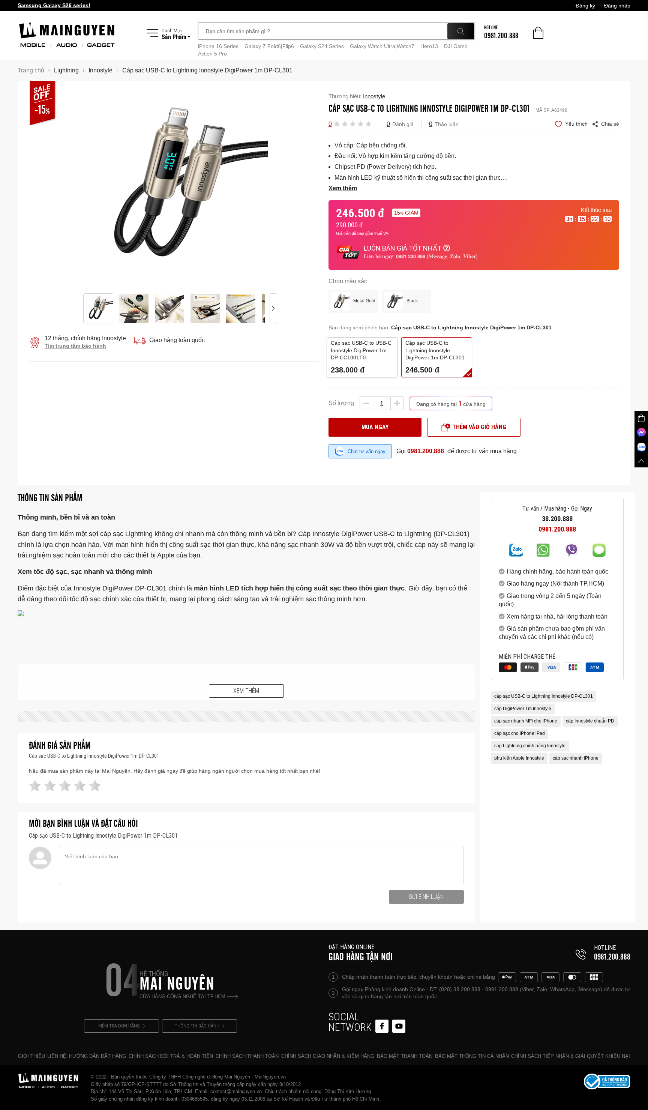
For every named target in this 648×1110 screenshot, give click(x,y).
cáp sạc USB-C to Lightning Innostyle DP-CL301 (543, 696)
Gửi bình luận (426, 896)
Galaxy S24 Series (322, 46)
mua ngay (375, 427)
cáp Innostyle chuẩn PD (590, 721)
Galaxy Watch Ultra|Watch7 (382, 46)
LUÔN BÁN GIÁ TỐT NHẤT (402, 248)
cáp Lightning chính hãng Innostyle (530, 746)
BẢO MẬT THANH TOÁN (404, 1056)
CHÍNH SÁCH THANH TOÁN (247, 1056)
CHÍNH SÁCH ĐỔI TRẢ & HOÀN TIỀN (171, 1056)
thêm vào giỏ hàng (479, 427)
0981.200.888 (425, 451)
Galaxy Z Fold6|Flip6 (269, 46)
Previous (74, 187)
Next (273, 187)
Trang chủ (31, 70)
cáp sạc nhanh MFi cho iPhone (525, 721)
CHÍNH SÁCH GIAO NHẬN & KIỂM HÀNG (327, 1056)
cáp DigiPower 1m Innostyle (522, 709)
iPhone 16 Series (218, 46)
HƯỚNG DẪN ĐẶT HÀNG (97, 1056)
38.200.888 (557, 518)
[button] (337, 123)
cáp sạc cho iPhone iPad (519, 733)
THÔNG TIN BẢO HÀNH (197, 1026)
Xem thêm (246, 690)
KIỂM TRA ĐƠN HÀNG (119, 1026)
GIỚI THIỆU (31, 1056)
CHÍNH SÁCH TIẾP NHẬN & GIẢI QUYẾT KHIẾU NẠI (570, 1056)
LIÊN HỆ (56, 1056)
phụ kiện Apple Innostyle (519, 758)
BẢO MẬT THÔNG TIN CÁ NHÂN (472, 1056)
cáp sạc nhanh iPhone (575, 758)
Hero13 (429, 46)
